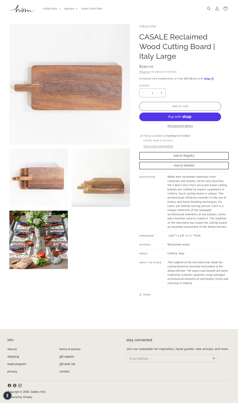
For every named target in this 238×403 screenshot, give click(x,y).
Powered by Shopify (19, 397)
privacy (12, 371)
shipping (13, 356)
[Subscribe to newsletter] (214, 358)
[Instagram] (20, 385)
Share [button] (147, 294)
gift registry (67, 356)
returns (12, 349)
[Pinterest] (15, 385)
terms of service (70, 349)
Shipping (144, 72)
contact (64, 371)
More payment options (180, 125)
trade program (16, 364)
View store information (158, 146)
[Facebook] (9, 385)
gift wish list (67, 364)
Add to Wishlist (184, 165)
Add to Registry (184, 155)
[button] (51, 8)
